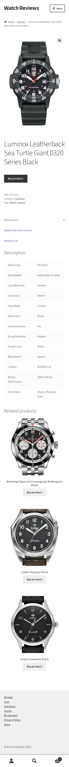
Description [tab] (11, 220)
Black (13, 202)
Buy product (15, 178)
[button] (59, 40)
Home (11, 21)
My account (11, 715)
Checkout (10, 706)
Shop (7, 724)
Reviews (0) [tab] (11, 240)
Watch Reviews (21, 7)
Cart (6, 701)
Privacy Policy (12, 720)
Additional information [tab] (18, 230)
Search (34, 761)
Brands (8, 697)
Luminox (21, 21)
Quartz (21, 202)
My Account (11, 761)
